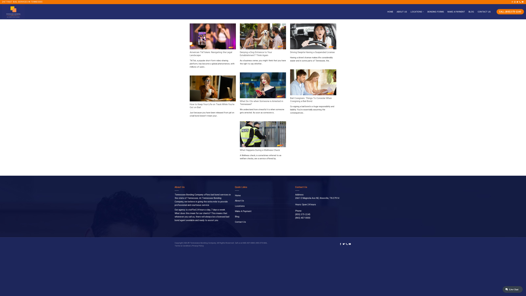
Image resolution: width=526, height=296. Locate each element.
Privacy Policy (198, 246)
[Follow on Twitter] (517, 2)
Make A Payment (456, 12)
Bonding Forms (436, 12)
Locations (416, 12)
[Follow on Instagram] (515, 2)
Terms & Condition (183, 246)
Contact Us (484, 12)
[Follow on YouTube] (522, 2)
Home (390, 12)
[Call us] (520, 2)
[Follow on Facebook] (512, 2)
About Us (402, 12)
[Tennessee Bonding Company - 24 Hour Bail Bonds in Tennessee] (22, 11)
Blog (471, 12)
